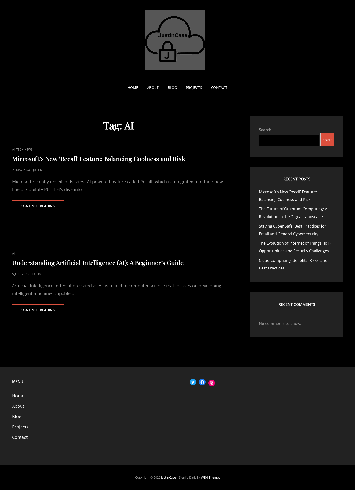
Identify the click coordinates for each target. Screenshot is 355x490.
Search (265, 129)
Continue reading (42, 207)
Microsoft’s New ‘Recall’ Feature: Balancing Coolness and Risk (98, 158)
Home (133, 87)
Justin (37, 170)
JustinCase (168, 477)
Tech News (24, 149)
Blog (172, 87)
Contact (219, 87)
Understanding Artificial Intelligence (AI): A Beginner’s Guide (98, 262)
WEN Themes (210, 477)
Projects (194, 87)
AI (13, 149)
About (153, 87)
